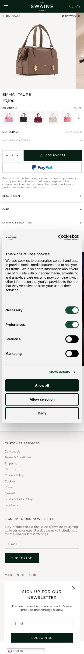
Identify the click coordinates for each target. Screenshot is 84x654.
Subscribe (42, 638)
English (17, 651)
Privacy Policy (14, 475)
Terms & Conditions (18, 457)
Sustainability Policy (19, 499)
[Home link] (42, 6)
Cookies (10, 481)
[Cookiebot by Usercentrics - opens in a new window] (59, 237)
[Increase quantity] (17, 155)
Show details (59, 372)
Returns (10, 469)
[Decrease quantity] (7, 155)
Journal (10, 493)
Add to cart (55, 155)
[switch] (72, 324)
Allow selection (42, 399)
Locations (11, 505)
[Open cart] (78, 6)
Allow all (42, 385)
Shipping (11, 463)
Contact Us (12, 451)
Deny (42, 413)
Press (8, 487)
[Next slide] (79, 118)
